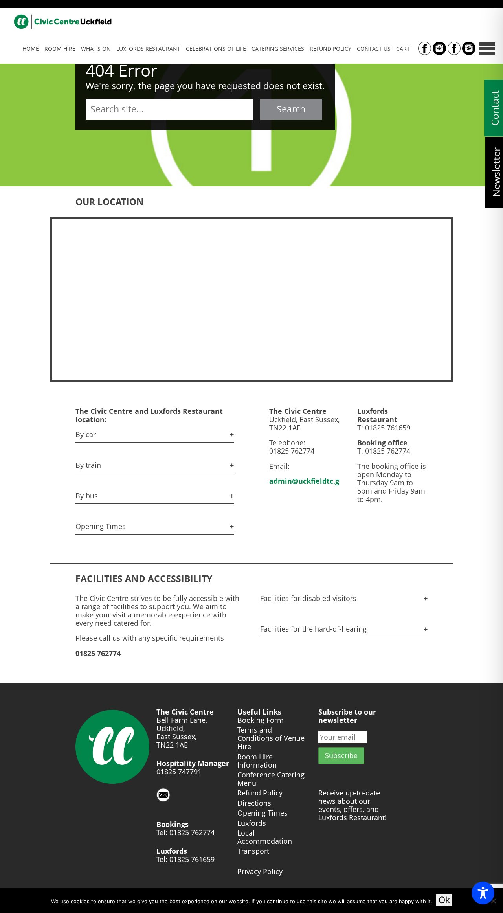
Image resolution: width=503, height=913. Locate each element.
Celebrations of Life (216, 48)
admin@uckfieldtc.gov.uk (313, 481)
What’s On (96, 48)
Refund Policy (330, 48)
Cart (403, 48)
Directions (254, 803)
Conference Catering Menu (271, 779)
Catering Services (278, 48)
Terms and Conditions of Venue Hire (271, 738)
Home (30, 48)
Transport (253, 851)
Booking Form (260, 720)
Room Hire (59, 48)
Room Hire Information (257, 761)
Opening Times (262, 813)
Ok (444, 900)
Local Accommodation (264, 837)
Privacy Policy (260, 871)
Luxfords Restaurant (148, 48)
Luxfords (251, 823)
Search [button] (291, 109)
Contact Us (374, 48)
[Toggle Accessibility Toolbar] (483, 893)
